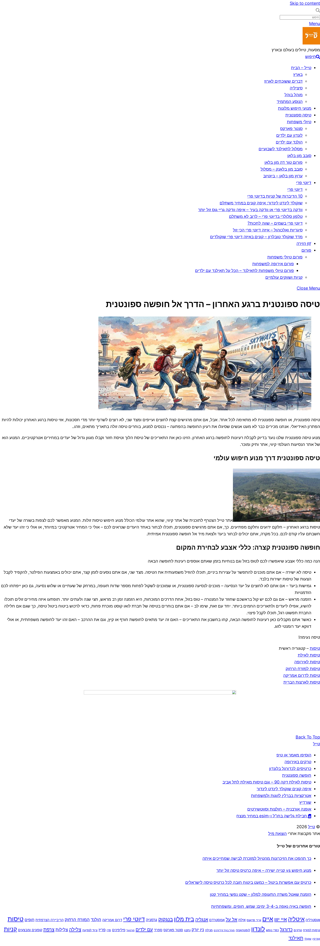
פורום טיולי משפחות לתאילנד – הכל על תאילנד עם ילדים (244, 270)
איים (267, 919)
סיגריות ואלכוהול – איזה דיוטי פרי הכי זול (268, 230)
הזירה (301, 243)
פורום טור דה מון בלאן (283, 162)
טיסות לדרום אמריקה (301, 675)
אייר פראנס (254, 920)
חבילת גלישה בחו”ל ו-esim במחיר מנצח (272, 815)
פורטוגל (130, 930)
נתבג (187, 930)
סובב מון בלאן (299, 155)
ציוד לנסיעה (90, 930)
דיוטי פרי (303, 182)
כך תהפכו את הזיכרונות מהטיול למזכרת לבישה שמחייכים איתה (256, 858)
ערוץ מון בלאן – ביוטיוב (283, 175)
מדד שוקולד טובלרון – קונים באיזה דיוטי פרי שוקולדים (256, 236)
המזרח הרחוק (77, 919)
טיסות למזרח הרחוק (303, 668)
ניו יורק (198, 929)
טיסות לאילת (309, 655)
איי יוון (280, 919)
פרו (109, 930)
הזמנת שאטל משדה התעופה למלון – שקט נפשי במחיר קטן (260, 894)
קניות (10, 929)
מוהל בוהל (294, 94)
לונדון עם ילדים (289, 135)
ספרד (158, 930)
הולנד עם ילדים (289, 142)
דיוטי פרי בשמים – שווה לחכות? (275, 223)
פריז (102, 929)
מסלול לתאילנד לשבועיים (281, 148)
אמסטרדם (217, 920)
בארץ (298, 74)
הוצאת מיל (277, 833)
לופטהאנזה (243, 930)
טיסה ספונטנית (298, 115)
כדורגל (286, 929)
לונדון (258, 929)
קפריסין (316, 938)
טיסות (315, 648)
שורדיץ (305, 802)
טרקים (298, 930)
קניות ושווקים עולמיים (284, 277)
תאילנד (295, 938)
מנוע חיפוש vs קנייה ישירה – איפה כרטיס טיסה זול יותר (263, 870)
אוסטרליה (313, 920)
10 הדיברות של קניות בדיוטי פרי (275, 196)
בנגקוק (165, 919)
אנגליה (201, 919)
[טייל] (311, 43)
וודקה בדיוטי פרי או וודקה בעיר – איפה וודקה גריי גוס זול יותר (250, 209)
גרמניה (151, 919)
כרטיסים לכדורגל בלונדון (290, 768)
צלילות (62, 929)
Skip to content (305, 3)
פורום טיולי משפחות (285, 257)
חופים (29, 919)
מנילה (209, 930)
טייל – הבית (301, 67)
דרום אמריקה (112, 920)
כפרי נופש (272, 930)
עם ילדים (144, 929)
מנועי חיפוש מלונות (294, 108)
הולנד (96, 919)
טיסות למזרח (311, 930)
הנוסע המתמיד (290, 101)
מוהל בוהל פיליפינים (224, 930)
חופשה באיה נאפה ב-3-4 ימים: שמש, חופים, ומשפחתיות (261, 906)
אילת (242, 920)
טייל (311, 826)
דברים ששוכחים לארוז (283, 81)
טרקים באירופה (298, 761)
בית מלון (184, 918)
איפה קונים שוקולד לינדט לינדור (284, 788)
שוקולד (307, 938)
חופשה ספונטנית (296, 775)
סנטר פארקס (291, 128)
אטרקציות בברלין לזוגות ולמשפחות (281, 795)
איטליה (296, 919)
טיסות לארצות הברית (301, 682)
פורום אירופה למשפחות (273, 263)
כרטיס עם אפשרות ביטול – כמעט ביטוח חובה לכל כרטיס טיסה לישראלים (248, 882)
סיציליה (296, 88)
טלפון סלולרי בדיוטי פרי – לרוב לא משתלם (266, 216)
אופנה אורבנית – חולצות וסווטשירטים (279, 809)
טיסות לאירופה (307, 661)
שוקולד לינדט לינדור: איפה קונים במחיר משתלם (261, 202)
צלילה (75, 929)
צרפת (48, 929)
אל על (231, 919)
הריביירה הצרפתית (49, 920)
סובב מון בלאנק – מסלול (282, 169)
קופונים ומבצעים (30, 930)
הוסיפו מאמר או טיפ (293, 755)
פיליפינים (118, 930)
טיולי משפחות (299, 121)
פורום (306, 250)
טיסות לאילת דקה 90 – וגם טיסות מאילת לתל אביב (266, 782)
